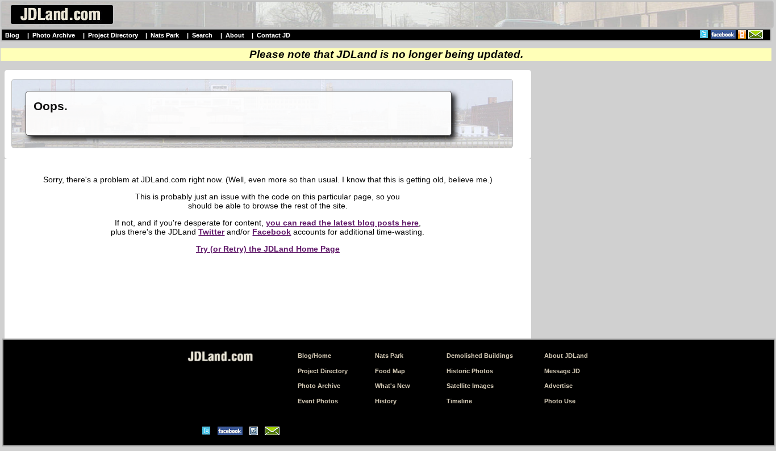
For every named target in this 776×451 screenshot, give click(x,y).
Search (202, 35)
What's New (392, 385)
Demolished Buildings (480, 355)
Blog (12, 35)
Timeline (459, 401)
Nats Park (165, 35)
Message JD (562, 371)
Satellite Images (470, 385)
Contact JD (273, 35)
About (235, 35)
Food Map (390, 371)
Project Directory (113, 35)
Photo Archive (53, 35)
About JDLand (566, 355)
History (386, 401)
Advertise (558, 385)
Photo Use (559, 401)
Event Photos (318, 401)
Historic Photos (470, 371)
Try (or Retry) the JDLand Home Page (268, 248)
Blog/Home (314, 355)
